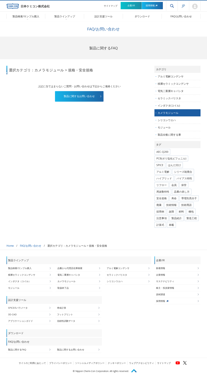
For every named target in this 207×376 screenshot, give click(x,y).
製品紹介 (176, 218)
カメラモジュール (168, 113)
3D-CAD (12, 314)
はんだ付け (174, 165)
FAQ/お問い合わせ (181, 16)
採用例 (160, 211)
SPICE (159, 165)
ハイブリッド (164, 178)
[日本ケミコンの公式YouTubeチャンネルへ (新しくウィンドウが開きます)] (178, 363)
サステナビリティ (165, 281)
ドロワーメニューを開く (172, 6)
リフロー (161, 185)
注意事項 (161, 218)
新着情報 (160, 268)
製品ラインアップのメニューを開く (65, 19)
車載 (171, 225)
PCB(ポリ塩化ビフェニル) (171, 158)
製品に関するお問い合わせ (79, 96)
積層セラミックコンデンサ (173, 83)
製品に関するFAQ (17, 349)
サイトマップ (110, 5)
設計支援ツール (103, 16)
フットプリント (65, 314)
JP (183, 5)
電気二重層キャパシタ (171, 91)
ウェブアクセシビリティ (141, 363)
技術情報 (171, 205)
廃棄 (159, 205)
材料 (181, 211)
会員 (174, 185)
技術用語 (186, 205)
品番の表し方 (182, 191)
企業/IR (131, 5)
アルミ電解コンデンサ (171, 76)
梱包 (191, 211)
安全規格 (161, 198)
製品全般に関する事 (169, 134)
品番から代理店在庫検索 (69, 268)
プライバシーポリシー (60, 363)
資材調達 (160, 294)
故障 (171, 211)
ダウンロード (142, 16)
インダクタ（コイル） (19, 281)
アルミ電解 (162, 172)
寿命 (174, 198)
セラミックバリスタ (169, 98)
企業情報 (160, 274)
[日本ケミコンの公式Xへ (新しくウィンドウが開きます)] (185, 363)
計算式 (160, 225)
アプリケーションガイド (20, 320)
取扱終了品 (63, 287)
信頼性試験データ (66, 320)
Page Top (135, 370)
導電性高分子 (189, 198)
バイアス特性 (184, 178)
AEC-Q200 (162, 152)
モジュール (164, 127)
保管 (183, 185)
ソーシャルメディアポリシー (89, 363)
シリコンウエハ (167, 120)
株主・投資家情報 (165, 287)
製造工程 (191, 218)
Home (10, 245)
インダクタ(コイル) (169, 105)
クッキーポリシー (117, 363)
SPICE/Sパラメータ (18, 307)
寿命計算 (61, 307)
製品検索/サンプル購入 (20, 268)
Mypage (194, 6)
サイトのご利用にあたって (32, 363)
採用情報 (150, 5)
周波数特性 (162, 191)
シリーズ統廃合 (183, 172)
